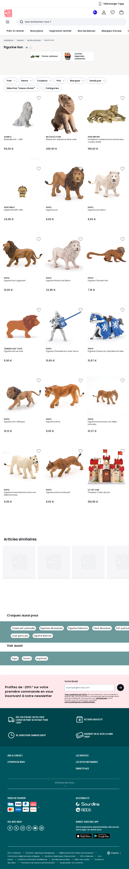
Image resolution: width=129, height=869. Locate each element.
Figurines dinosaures (51, 628)
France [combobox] (114, 853)
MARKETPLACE (82, 768)
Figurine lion (49, 40)
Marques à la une (111, 30)
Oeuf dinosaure (102, 628)
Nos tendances (86, 30)
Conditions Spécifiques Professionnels (60, 856)
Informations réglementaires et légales (24, 856)
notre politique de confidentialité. (79, 702)
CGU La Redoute (86, 856)
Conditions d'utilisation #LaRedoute (32, 859)
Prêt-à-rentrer (15, 30)
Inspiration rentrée (60, 30)
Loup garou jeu (20, 635)
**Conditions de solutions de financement (37, 863)
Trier (9, 80)
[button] (121, 12)
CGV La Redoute (14, 853)
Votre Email (71, 681)
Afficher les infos (64, 782)
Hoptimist (41, 658)
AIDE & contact (15, 755)
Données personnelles (61, 859)
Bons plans (36, 30)
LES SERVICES (82, 755)
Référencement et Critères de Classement (76, 853)
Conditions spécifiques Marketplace (40, 853)
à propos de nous (16, 761)
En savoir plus (94, 829)
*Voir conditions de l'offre (75, 694)
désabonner (101, 698)
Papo (14, 658)
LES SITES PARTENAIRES (87, 761)
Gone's (27, 658)
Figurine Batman (43, 635)
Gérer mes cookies (82, 859)
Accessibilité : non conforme (71, 863)
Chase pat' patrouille (23, 628)
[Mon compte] (104, 12)
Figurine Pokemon (78, 628)
